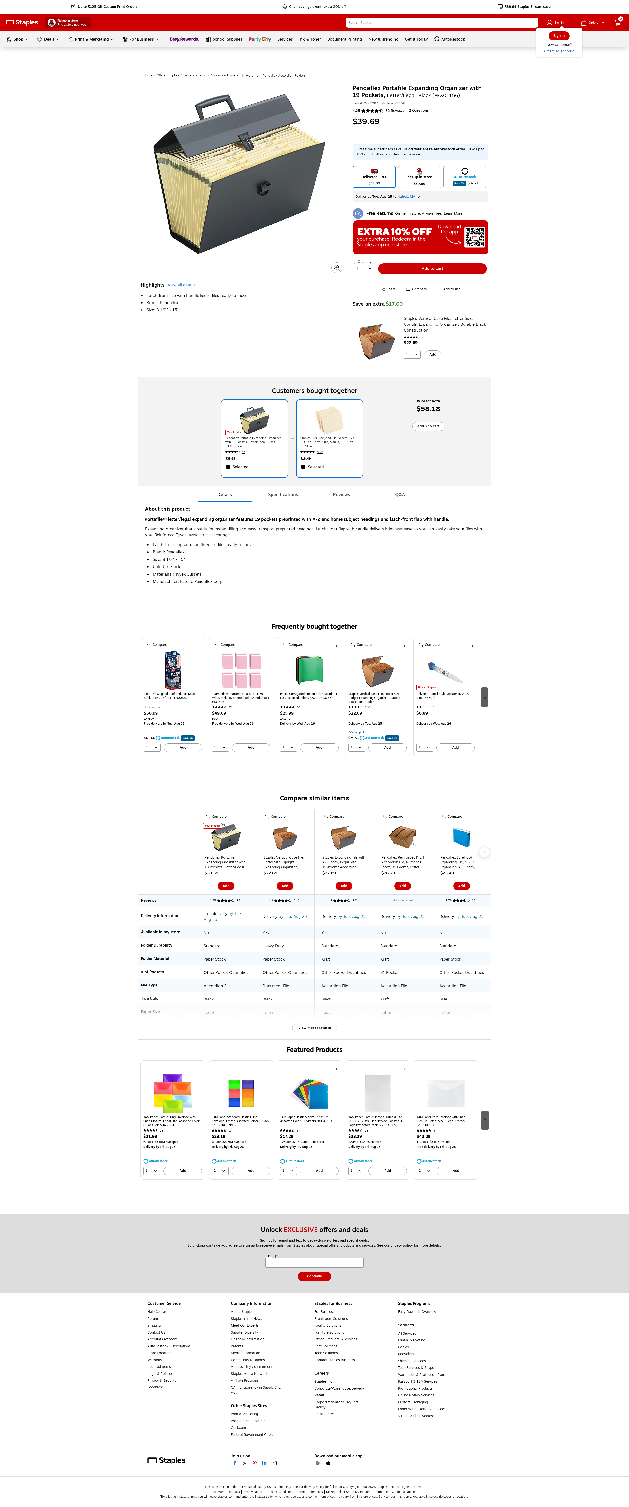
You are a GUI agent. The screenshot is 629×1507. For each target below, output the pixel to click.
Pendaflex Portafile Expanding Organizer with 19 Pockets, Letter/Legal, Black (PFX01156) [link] (253, 442)
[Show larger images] (336, 267)
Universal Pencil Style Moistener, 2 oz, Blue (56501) (442, 696)
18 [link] (473, 900)
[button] (533, 22)
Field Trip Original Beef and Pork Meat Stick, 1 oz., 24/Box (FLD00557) (169, 696)
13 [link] (366, 1131)
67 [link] (298, 1131)
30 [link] (298, 707)
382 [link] (355, 900)
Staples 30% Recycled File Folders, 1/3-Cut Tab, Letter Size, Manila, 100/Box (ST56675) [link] (327, 442)
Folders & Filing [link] (194, 75)
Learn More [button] (453, 213)
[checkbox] (254, 467)
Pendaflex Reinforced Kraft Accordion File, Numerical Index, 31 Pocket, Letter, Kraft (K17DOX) (402, 862)
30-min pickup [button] (358, 732)
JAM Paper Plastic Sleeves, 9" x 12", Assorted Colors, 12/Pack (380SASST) (306, 1119)
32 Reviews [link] (395, 110)
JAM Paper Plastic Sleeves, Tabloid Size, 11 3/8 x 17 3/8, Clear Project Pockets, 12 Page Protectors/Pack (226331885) (376, 1121)
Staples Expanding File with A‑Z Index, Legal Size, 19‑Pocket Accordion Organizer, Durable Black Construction (343, 862)
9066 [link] (320, 452)
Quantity (365, 262)
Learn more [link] (411, 154)
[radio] (374, 177)
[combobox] (442, 23)
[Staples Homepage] (22, 23)
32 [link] (243, 452)
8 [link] (434, 1131)
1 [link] (434, 707)
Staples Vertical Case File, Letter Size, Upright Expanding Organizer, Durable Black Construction (445, 324)
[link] (105, 7)
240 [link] (423, 337)
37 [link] (230, 707)
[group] (173, 697)
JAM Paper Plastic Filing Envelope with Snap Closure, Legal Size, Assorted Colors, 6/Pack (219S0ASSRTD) (172, 1121)
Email (272, 1257)
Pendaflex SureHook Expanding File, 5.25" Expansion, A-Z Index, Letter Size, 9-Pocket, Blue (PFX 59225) (461, 862)
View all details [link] (181, 285)
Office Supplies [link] (168, 75)
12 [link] (230, 1131)
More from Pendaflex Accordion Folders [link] (276, 75)
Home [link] (148, 75)
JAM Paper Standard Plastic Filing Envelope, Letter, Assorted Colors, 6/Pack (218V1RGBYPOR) (240, 1121)
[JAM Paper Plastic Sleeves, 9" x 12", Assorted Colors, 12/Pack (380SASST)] (309, 1093)
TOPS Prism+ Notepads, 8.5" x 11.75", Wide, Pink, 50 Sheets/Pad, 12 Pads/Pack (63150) (240, 698)
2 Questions (419, 110)
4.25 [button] (356, 110)
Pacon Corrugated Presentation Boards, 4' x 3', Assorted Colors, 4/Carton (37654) (309, 696)
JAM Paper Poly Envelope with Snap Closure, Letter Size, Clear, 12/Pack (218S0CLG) (441, 1121)
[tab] (225, 495)
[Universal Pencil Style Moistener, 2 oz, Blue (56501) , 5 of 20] (445, 670)
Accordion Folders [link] (224, 75)
